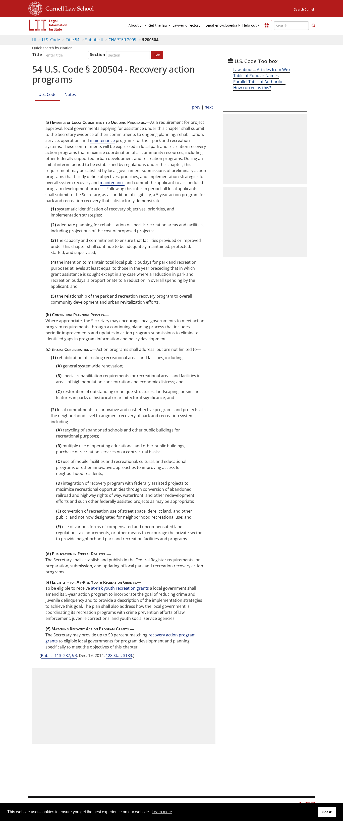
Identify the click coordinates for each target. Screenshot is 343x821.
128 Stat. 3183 (119, 655)
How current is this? (252, 87)
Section (97, 54)
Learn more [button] (162, 812)
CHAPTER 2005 (122, 39)
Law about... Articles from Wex (261, 69)
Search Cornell (304, 9)
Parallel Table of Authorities (259, 81)
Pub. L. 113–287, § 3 (59, 655)
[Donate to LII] (267, 25)
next (209, 107)
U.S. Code (51, 39)
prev (196, 107)
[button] (313, 25)
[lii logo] (48, 25)
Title (37, 54)
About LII (136, 25)
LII (34, 39)
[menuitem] (136, 25)
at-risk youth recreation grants (120, 588)
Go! (157, 54)
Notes (70, 94)
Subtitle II (94, 39)
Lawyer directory (186, 25)
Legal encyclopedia (221, 25)
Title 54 (72, 39)
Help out (249, 25)
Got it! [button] (327, 812)
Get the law (157, 25)
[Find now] (313, 26)
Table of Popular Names (256, 75)
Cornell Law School (68, 8)
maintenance (102, 140)
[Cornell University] (35, 8)
